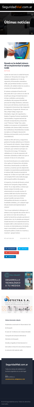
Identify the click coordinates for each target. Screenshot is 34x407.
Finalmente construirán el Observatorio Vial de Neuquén (18, 326)
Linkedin (11, 256)
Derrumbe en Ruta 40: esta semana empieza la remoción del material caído (18, 348)
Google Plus (12, 252)
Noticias (7, 70)
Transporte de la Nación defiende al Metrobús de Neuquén (15, 337)
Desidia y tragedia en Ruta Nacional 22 (16, 343)
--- (6, 374)
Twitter (24, 248)
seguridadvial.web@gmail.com (15, 379)
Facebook (11, 248)
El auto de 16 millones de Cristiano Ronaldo (18, 332)
